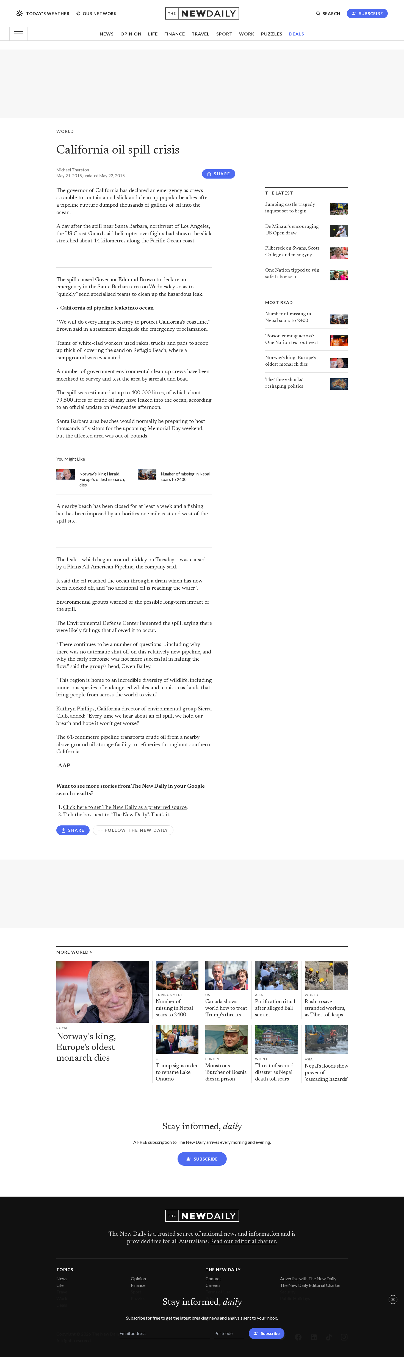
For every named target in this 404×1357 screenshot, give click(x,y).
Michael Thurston (72, 169)
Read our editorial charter (243, 1242)
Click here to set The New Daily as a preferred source (125, 807)
